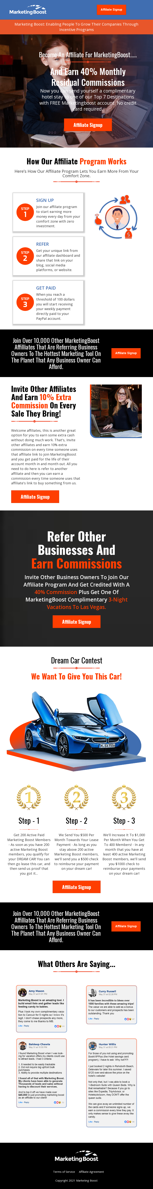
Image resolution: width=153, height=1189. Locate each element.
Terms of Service (64, 1172)
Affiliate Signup (111, 9)
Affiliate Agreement (91, 1172)
